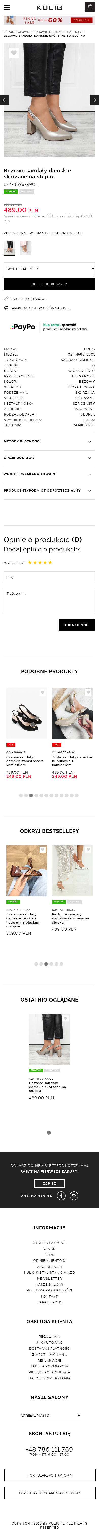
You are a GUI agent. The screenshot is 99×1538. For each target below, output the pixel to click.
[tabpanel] (26, 745)
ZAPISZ (49, 1183)
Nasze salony (50, 1284)
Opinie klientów (49, 1260)
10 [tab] (67, 795)
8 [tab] (56, 795)
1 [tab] (21, 795)
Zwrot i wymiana (49, 1354)
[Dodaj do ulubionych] (43, 692)
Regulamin (49, 1336)
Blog (49, 1254)
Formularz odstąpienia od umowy (50, 1492)
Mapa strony (49, 1302)
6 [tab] (46, 795)
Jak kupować (49, 1342)
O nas (49, 1248)
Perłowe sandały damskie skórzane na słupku (70, 918)
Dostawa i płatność (49, 1348)
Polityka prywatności (49, 1290)
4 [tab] (36, 795)
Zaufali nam (49, 1266)
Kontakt (49, 1296)
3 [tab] (31, 795)
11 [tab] (72, 795)
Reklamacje (49, 1360)
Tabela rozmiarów (49, 1366)
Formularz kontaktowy (50, 1475)
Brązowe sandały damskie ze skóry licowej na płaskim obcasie (22, 920)
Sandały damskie (78, 359)
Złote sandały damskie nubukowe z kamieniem (72, 761)
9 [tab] (61, 795)
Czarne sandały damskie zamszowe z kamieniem (24, 761)
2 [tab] (26, 795)
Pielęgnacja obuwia (49, 1372)
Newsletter (49, 1278)
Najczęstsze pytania (49, 1378)
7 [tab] (51, 795)
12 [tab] (77, 795)
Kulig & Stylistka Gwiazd (49, 1272)
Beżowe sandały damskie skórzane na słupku (47, 1086)
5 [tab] (41, 795)
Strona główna (49, 1242)
